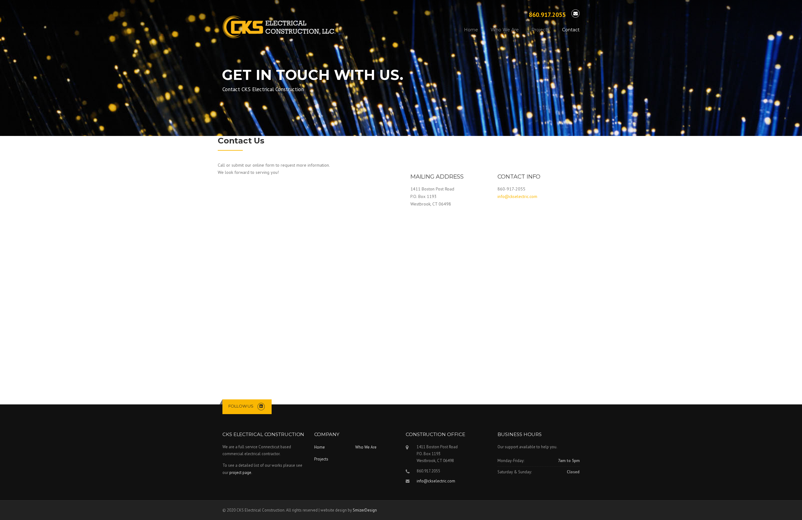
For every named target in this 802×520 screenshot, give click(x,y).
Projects (540, 30)
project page (240, 472)
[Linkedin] (261, 406)
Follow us (240, 405)
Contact (571, 30)
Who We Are (505, 30)
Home (471, 30)
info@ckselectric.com (517, 196)
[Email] (575, 13)
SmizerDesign (365, 510)
